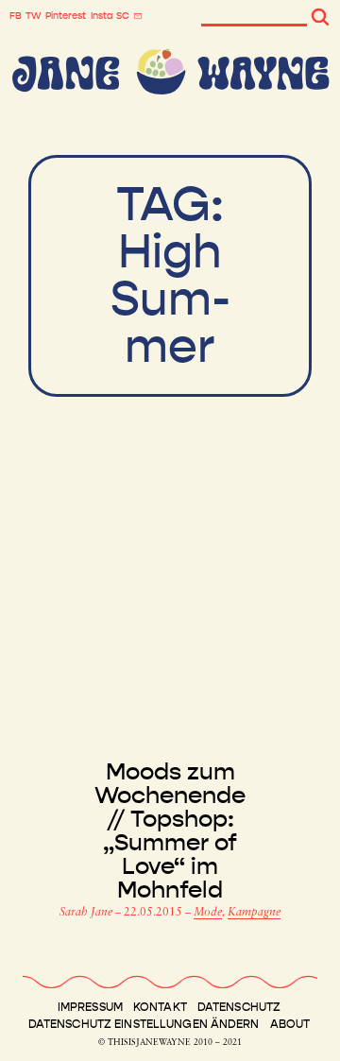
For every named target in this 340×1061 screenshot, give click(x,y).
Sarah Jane (87, 912)
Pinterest (65, 16)
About (290, 1024)
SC (122, 16)
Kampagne (254, 912)
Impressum (90, 1007)
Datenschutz (238, 1007)
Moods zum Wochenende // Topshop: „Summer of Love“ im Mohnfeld (170, 831)
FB (15, 16)
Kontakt (160, 1007)
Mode (208, 912)
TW (34, 16)
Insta (101, 16)
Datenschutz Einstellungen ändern (144, 1024)
